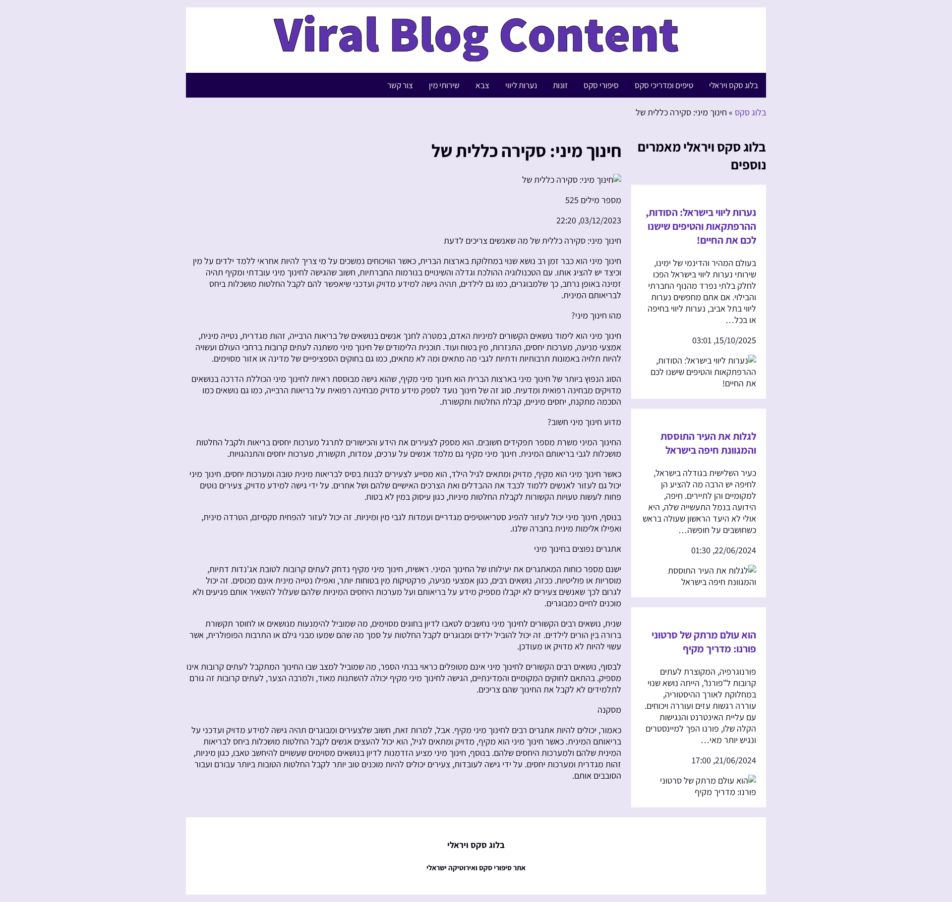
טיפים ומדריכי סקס (664, 85)
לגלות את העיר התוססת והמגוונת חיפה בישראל (708, 443)
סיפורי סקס (601, 85)
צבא (482, 85)
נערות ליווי (521, 85)
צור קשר (400, 85)
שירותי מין (444, 85)
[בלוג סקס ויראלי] (476, 56)
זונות (560, 85)
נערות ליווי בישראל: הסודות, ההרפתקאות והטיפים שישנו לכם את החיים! (701, 226)
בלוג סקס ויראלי (733, 85)
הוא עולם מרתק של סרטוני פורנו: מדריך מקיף (704, 641)
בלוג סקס (750, 112)
